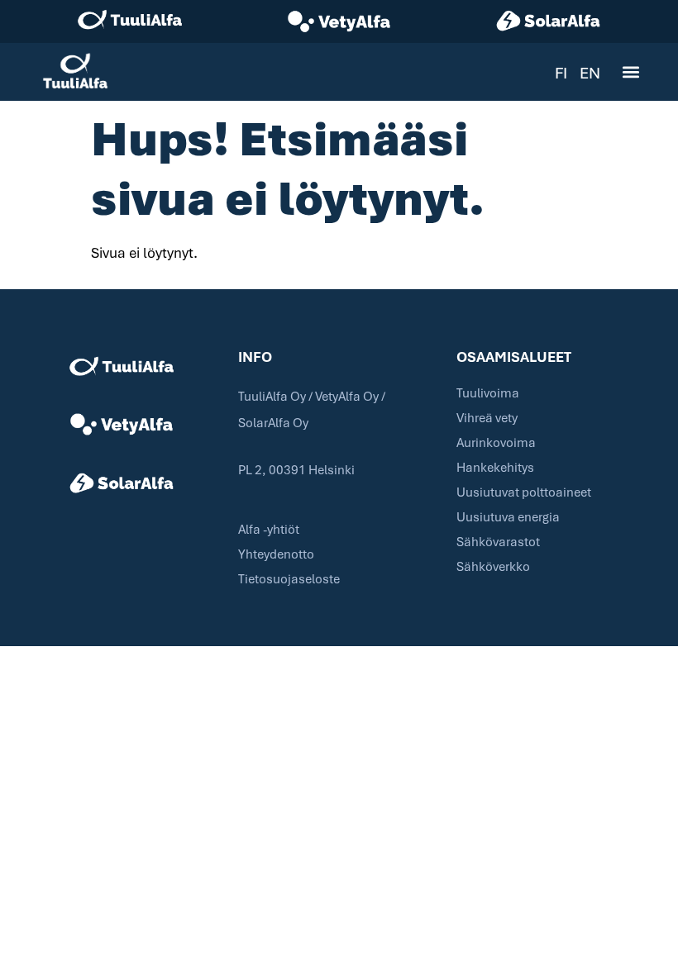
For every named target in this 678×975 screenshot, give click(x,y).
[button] (630, 72)
